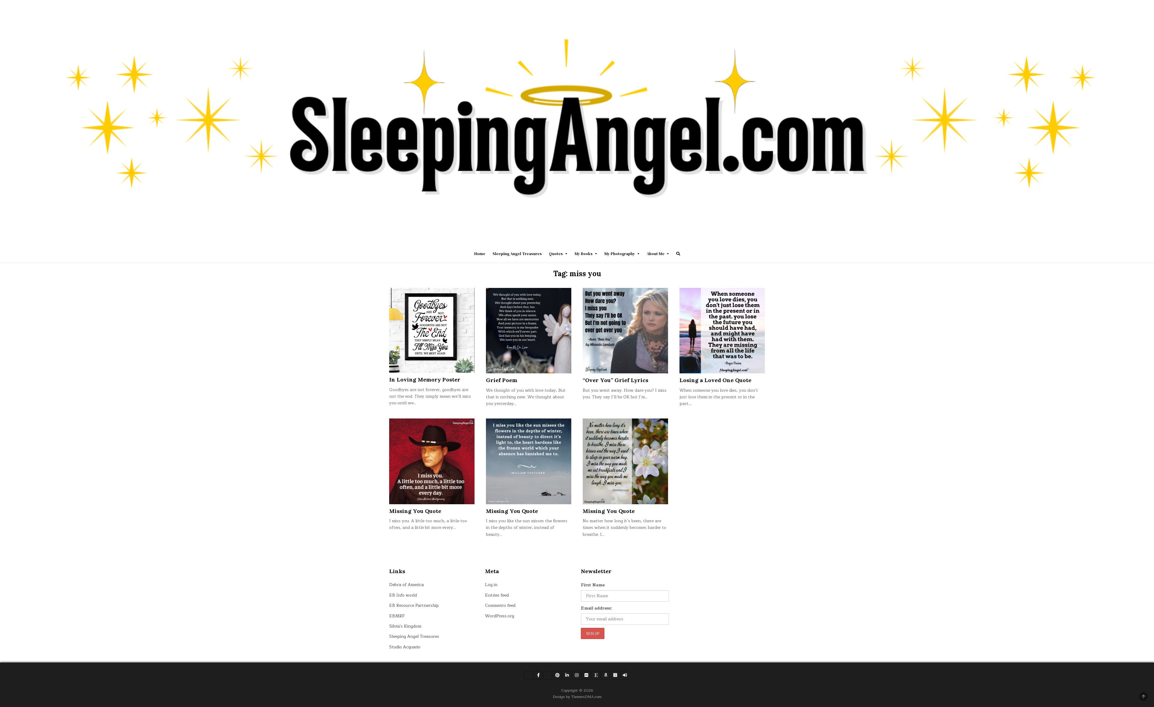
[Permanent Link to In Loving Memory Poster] (432, 330)
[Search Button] (678, 253)
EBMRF (397, 616)
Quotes (556, 253)
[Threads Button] (548, 675)
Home (479, 253)
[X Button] (529, 675)
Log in (491, 584)
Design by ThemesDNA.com (577, 696)
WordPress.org (499, 616)
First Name (593, 585)
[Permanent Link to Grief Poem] (528, 330)
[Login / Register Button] (625, 675)
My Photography (619, 253)
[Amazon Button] (605, 675)
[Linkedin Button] (567, 675)
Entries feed (497, 595)
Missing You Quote (415, 511)
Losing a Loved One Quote (715, 380)
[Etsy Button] (596, 675)
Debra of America (406, 584)
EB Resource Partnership (414, 605)
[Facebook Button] (538, 675)
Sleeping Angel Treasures (517, 253)
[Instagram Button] (577, 675)
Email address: (596, 608)
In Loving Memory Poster (424, 379)
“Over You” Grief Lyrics (615, 380)
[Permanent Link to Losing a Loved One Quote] (722, 330)
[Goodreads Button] (615, 675)
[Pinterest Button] (557, 675)
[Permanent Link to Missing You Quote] (432, 461)
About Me (655, 253)
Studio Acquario (404, 647)
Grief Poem (501, 380)
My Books (584, 253)
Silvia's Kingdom (405, 626)
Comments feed (500, 605)
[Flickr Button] (586, 675)
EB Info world (403, 595)
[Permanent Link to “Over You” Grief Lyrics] (625, 330)
